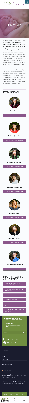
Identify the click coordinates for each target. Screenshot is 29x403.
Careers (3, 356)
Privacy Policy (5, 359)
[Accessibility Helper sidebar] (27, 2)
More (24, 400)
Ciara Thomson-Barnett (14, 264)
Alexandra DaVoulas (14, 187)
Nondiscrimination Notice (7, 364)
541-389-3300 (22, 3)
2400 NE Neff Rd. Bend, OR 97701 (14, 320)
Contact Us (4, 354)
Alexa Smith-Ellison (14, 238)
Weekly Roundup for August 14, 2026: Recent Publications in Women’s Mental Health (12, 380)
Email (15, 3)
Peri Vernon (14, 111)
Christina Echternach (14, 162)
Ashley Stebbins (14, 213)
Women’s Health (7, 370)
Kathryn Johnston (14, 136)
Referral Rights (5, 362)
